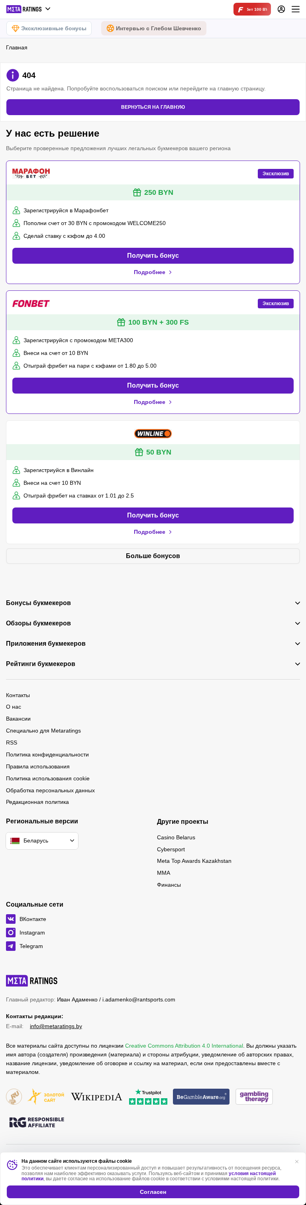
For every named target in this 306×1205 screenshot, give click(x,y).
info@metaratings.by (56, 1026)
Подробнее (149, 272)
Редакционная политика (37, 802)
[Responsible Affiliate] (36, 1123)
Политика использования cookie (48, 778)
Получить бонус (153, 255)
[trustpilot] (148, 1097)
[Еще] (296, 9)
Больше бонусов (153, 556)
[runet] (14, 1097)
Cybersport (171, 849)
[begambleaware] (201, 1097)
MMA (163, 873)
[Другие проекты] (28, 9)
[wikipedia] (97, 1097)
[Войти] (281, 9)
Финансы (169, 885)
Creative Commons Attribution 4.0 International (184, 1045)
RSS (11, 742)
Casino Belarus (176, 837)
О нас (13, 706)
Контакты (18, 695)
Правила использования (38, 766)
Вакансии (18, 718)
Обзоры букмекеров (38, 623)
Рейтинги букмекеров (40, 664)
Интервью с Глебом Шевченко (158, 28)
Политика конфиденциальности (47, 754)
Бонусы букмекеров (38, 603)
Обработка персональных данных (50, 790)
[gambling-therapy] (254, 1097)
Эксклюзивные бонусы (53, 28)
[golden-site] (45, 1097)
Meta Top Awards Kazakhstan (194, 861)
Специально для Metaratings (43, 730)
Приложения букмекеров (46, 644)
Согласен (153, 1192)
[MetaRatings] (32, 981)
